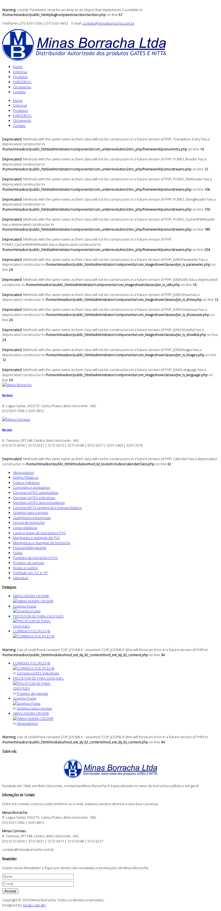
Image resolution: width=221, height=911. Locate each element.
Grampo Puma (24, 606)
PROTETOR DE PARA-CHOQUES (38, 616)
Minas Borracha (7, 395)
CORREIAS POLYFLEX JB (31, 631)
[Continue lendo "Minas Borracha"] (17, 384)
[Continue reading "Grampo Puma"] (26, 611)
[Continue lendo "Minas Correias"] (16, 419)
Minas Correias (7, 429)
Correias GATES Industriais (38, 673)
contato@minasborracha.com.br (108, 23)
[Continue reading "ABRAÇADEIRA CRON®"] (33, 601)
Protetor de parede (32, 693)
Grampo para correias (34, 708)
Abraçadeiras (27, 723)
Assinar (10, 891)
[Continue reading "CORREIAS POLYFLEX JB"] (33, 636)
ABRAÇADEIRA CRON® (31, 595)
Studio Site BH (34, 905)
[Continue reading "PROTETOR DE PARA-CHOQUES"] (40, 626)
